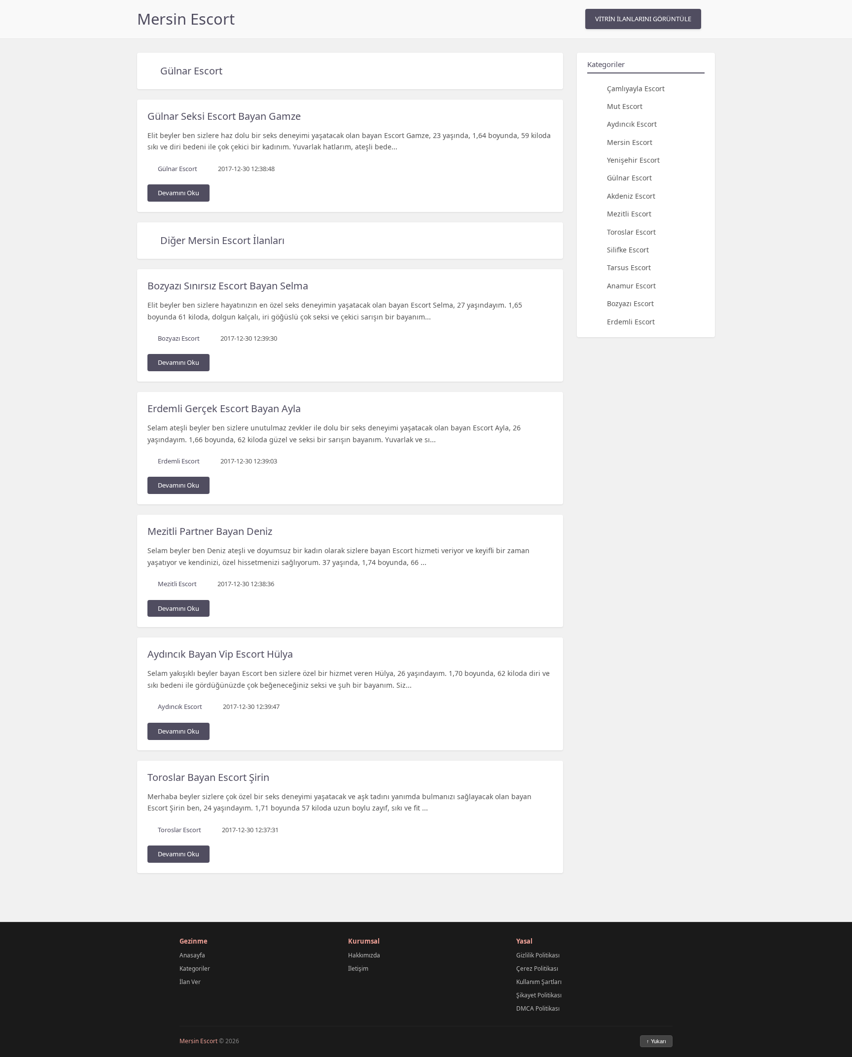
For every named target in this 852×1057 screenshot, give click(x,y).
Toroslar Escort (631, 231)
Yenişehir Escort (633, 160)
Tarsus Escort (629, 267)
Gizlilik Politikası (538, 955)
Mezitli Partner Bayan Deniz (209, 531)
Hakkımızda (364, 955)
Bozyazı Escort (630, 303)
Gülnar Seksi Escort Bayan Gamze (224, 116)
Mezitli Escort (629, 213)
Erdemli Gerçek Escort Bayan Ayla (224, 408)
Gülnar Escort (191, 70)
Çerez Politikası (537, 968)
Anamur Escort (631, 285)
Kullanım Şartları (539, 982)
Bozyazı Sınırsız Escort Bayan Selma (227, 285)
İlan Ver (190, 982)
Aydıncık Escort (632, 124)
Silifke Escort (628, 249)
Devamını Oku (178, 192)
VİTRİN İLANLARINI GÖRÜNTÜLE (643, 18)
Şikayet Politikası (539, 995)
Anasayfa (192, 955)
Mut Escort (624, 105)
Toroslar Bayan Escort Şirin (208, 777)
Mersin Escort (186, 18)
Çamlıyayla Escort (636, 88)
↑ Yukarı (656, 1041)
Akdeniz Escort (631, 195)
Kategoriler (194, 968)
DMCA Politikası (538, 1008)
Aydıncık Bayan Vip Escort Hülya (220, 654)
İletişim (358, 968)
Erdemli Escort (631, 321)
